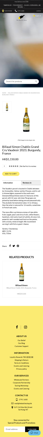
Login (38, 11)
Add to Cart (19, 289)
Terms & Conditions (21, 363)
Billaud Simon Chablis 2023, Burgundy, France (21, 276)
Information (8, 183)
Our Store (8, 11)
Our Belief (21, 340)
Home (4, 93)
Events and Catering (21, 366)
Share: (4, 246)
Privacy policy (21, 369)
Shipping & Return (21, 360)
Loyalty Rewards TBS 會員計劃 (21, 357)
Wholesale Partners (21, 380)
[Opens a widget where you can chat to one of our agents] (34, 433)
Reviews (27, 183)
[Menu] (3, 16)
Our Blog (21, 343)
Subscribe (32, 429)
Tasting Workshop (21, 386)
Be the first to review (28, 166)
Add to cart (11, 174)
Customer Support (21, 346)
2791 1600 (21, 11)
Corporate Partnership (21, 383)
